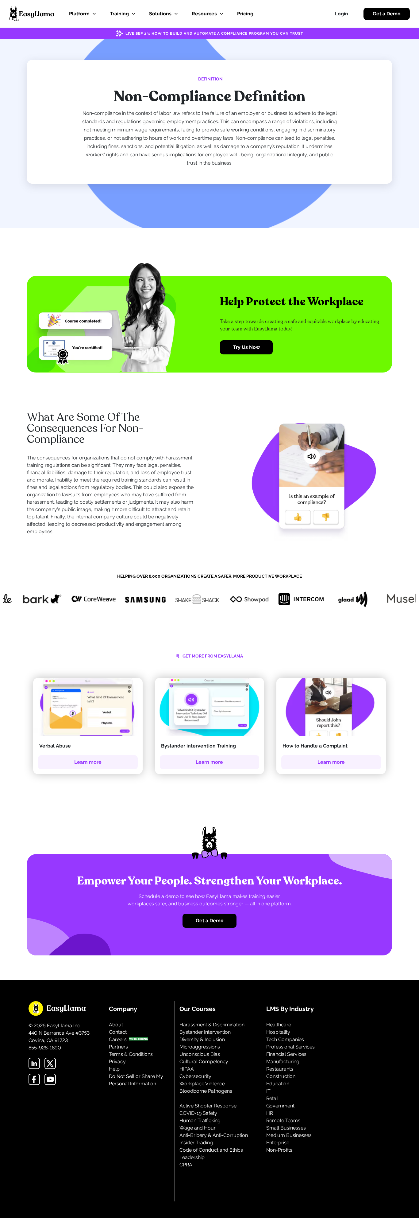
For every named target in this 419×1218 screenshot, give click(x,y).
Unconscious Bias (199, 1054)
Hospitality (278, 1032)
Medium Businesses (289, 1135)
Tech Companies (285, 1039)
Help (114, 1069)
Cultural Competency (203, 1061)
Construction (280, 1076)
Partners (118, 1047)
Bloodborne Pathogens (205, 1091)
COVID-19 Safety (198, 1113)
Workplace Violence (202, 1084)
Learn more (88, 762)
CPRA (185, 1165)
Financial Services (286, 1054)
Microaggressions (199, 1047)
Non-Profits (279, 1150)
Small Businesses (286, 1128)
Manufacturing (282, 1061)
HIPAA (186, 1069)
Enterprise (277, 1143)
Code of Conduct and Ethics (211, 1150)
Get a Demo (387, 14)
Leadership (192, 1157)
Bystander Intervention (205, 1032)
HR (269, 1113)
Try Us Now (246, 347)
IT (268, 1091)
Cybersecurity (195, 1076)
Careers (118, 1039)
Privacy (117, 1061)
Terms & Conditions (131, 1054)
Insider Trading (196, 1143)
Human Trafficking (200, 1120)
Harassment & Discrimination (211, 1025)
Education (277, 1084)
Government (280, 1106)
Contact (118, 1032)
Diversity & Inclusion (202, 1039)
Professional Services (290, 1047)
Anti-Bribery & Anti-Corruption (213, 1135)
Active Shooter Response (207, 1106)
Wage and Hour (197, 1128)
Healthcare (278, 1025)
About (116, 1025)
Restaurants (279, 1069)
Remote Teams (283, 1120)
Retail (272, 1098)
